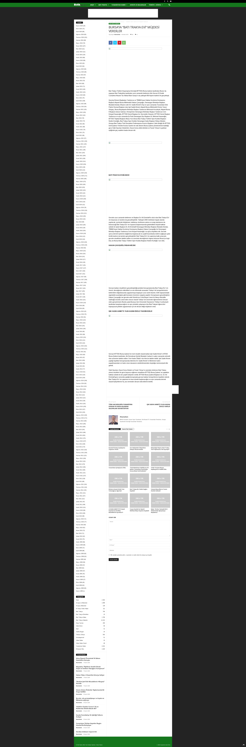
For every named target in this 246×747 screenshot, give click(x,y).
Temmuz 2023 (80, 72)
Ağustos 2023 (80, 69)
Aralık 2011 (79, 473)
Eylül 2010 (79, 516)
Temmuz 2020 (80, 175)
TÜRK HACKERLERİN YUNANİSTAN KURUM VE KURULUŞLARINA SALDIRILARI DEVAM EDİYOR (120, 406)
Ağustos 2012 (80, 449)
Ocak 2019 (79, 227)
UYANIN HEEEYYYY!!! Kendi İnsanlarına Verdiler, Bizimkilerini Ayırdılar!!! (117, 510)
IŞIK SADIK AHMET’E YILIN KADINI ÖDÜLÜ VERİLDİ (158, 405)
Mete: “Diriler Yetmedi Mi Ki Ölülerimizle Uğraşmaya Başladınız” (159, 510)
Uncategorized (80, 637)
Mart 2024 (79, 49)
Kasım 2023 (79, 60)
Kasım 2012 (79, 441)
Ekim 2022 (79, 98)
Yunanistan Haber (118, 5)
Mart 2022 (79, 118)
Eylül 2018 (79, 239)
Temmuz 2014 (80, 383)
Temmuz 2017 (80, 279)
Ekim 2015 (79, 340)
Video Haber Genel (81, 643)
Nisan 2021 (79, 150)
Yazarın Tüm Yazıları (127, 429)
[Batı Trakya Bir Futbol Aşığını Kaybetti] (139, 480)
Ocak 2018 (79, 262)
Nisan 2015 (79, 357)
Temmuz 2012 (80, 452)
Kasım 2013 (79, 406)
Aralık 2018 (79, 230)
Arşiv (92, 5)
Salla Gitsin (79, 626)
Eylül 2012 (79, 447)
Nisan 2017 (79, 288)
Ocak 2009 (79, 573)
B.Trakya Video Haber (82, 608)
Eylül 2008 (79, 585)
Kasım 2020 (79, 164)
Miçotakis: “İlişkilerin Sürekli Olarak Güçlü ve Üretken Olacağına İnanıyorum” (90, 667)
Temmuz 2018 (80, 245)
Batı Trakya (102, 5)
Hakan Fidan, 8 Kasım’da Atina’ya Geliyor (90, 675)
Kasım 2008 (79, 579)
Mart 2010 (79, 533)
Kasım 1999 (79, 591)
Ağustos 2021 (80, 138)
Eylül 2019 (79, 204)
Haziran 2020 (79, 178)
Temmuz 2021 (80, 141)
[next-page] (169, 429)
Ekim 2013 (79, 409)
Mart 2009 (79, 568)
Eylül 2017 (79, 274)
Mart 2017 (79, 291)
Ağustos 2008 (80, 588)
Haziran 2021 (79, 144)
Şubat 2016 (79, 328)
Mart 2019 (79, 222)
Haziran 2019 (79, 213)
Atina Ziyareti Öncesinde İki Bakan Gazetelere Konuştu (88, 659)
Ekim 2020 (79, 167)
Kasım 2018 (79, 233)
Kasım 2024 (79, 26)
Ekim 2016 (79, 305)
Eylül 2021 (79, 135)
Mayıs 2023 (79, 77)
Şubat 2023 (79, 86)
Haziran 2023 (79, 75)
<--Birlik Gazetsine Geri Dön (163, 745)
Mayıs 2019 (79, 216)
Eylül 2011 (79, 481)
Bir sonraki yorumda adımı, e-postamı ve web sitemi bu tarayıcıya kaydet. (131, 555)
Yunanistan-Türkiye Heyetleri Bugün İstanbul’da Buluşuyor (88, 724)
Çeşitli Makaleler (114, 429)
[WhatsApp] (124, 43)
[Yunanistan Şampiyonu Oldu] (118, 459)
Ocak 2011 (79, 504)
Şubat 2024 (79, 51)
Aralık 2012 (79, 438)
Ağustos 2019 (80, 207)
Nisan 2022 (79, 115)
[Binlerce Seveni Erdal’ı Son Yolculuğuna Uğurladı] (118, 480)
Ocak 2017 (79, 297)
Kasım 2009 (79, 545)
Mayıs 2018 (79, 250)
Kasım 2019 (79, 199)
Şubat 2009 (79, 571)
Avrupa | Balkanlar (81, 605)
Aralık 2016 (79, 299)
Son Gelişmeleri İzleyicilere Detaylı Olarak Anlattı (138, 448)
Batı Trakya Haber (81, 617)
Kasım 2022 (79, 95)
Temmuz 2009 (80, 556)
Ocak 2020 (79, 193)
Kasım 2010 (79, 510)
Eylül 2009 (79, 550)
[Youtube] (171, 1)
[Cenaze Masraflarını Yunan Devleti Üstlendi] (160, 480)
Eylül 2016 (79, 308)
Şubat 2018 (79, 259)
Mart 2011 (78, 498)
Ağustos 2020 (80, 173)
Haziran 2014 (79, 386)
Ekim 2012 (79, 444)
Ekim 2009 (79, 547)
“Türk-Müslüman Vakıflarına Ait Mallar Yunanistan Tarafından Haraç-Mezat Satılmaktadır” (139, 469)
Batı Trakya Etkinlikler (82, 614)
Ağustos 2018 (80, 242)
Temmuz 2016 (80, 314)
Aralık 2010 (79, 507)
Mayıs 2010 (79, 527)
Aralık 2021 (79, 126)
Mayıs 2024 (79, 43)
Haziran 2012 (79, 455)
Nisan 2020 (79, 184)
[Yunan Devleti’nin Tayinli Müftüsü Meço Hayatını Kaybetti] (139, 500)
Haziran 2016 (79, 317)
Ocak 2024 (79, 54)
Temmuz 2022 (80, 106)
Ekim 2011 (79, 478)
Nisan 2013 (79, 426)
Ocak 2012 (79, 470)
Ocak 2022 (79, 124)
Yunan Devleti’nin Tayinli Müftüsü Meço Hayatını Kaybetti (139, 510)
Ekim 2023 (79, 63)
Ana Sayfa (111, 21)
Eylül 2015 (79, 343)
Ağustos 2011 (80, 484)
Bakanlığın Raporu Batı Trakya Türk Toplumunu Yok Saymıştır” (160, 448)
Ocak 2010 (79, 539)
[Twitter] (168, 1)
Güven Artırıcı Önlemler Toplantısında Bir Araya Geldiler (90, 691)
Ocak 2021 (79, 158)
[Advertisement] (123, 13)
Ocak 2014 (79, 400)
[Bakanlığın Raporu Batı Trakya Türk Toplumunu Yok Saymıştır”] (160, 439)
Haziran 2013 (79, 421)
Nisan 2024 (79, 46)
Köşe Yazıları (80, 623)
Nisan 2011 (79, 496)
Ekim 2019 (79, 201)
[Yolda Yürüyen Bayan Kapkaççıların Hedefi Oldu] (160, 459)
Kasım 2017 (79, 268)
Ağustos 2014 (80, 380)
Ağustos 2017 (80, 276)
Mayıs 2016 (79, 320)
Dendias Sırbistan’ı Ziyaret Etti (86, 732)
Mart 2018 (79, 256)
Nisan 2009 (79, 565)
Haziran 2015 (79, 351)
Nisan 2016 (79, 323)
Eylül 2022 (79, 101)
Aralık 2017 (79, 265)
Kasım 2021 (79, 129)
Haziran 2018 (79, 248)
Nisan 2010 (79, 530)
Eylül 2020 (79, 170)
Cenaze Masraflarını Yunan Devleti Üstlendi (159, 490)
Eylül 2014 (79, 377)
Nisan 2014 (79, 392)
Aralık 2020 (79, 161)
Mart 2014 (79, 395)
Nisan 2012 (79, 461)
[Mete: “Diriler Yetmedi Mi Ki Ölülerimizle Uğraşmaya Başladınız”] (160, 500)
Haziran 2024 (79, 40)
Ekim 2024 (79, 28)
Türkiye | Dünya (155, 5)
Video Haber (79, 640)
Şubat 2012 (79, 467)
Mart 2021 (79, 152)
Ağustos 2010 (80, 519)
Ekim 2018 (79, 236)
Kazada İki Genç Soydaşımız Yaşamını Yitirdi (117, 448)
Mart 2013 (79, 429)
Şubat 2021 (79, 155)
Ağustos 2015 (80, 346)
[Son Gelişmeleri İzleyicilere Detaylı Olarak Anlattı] (139, 439)
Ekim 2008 (79, 582)
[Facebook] (165, 1)
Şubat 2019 (79, 225)
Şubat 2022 (79, 121)
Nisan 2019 (79, 219)
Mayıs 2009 (79, 562)
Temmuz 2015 (80, 349)
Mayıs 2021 (79, 147)
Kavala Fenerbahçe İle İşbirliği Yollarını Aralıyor (89, 716)
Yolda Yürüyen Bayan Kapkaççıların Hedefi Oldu (158, 468)
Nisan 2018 (79, 253)
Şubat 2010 (79, 536)
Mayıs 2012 (79, 458)
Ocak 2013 (79, 435)
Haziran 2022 (79, 109)
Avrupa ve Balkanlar (138, 5)
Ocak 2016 (79, 331)
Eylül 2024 (79, 31)
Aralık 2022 (79, 92)
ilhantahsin (117, 34)
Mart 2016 (79, 325)
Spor (77, 629)
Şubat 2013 (79, 432)
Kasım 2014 (79, 372)
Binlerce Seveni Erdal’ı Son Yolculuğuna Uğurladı (116, 490)
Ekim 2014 (79, 374)
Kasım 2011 (79, 475)
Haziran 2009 (79, 559)
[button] (169, 5)
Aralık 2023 (79, 57)
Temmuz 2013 (80, 418)
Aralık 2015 (79, 334)
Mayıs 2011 (79, 493)
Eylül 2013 (79, 412)
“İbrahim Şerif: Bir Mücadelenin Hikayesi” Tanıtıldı (90, 682)
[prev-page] (167, 429)
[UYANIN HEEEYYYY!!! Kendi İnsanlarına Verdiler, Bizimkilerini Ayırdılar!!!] (118, 500)
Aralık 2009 (79, 542)
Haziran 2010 (79, 524)
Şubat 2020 (79, 190)
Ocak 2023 (79, 89)
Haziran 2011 (79, 490)
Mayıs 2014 (79, 389)
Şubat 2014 (79, 398)
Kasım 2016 (79, 302)
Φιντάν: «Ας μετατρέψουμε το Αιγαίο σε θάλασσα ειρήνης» (90, 699)
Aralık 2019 (79, 196)
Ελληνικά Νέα (80, 649)
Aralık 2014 (79, 369)
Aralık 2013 (79, 403)
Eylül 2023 (79, 66)
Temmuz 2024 (80, 37)
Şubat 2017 (79, 294)
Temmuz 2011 (80, 487)
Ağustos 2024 (80, 34)
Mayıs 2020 (79, 181)
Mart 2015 (79, 360)
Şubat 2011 (79, 501)
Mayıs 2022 (79, 112)
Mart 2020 (79, 187)
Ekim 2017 (79, 271)
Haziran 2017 (79, 282)
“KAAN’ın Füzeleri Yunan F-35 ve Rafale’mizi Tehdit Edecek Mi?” (87, 707)
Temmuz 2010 (80, 522)
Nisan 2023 (79, 80)
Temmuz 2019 (80, 210)
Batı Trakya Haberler (119, 21)
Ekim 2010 (79, 513)
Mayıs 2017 (79, 285)
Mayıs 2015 (79, 354)
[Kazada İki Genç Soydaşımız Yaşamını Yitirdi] (118, 439)
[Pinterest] (119, 43)
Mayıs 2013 (79, 423)
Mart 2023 (79, 83)
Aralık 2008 (79, 576)
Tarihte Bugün (80, 631)
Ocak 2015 (79, 366)
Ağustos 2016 (80, 311)
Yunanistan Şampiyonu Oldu (117, 468)
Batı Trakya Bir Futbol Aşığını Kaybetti (138, 490)
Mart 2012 (79, 464)
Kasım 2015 (79, 337)
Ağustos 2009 (80, 553)
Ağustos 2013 (80, 415)
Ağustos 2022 (80, 103)
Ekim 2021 (79, 132)
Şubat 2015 (79, 363)
